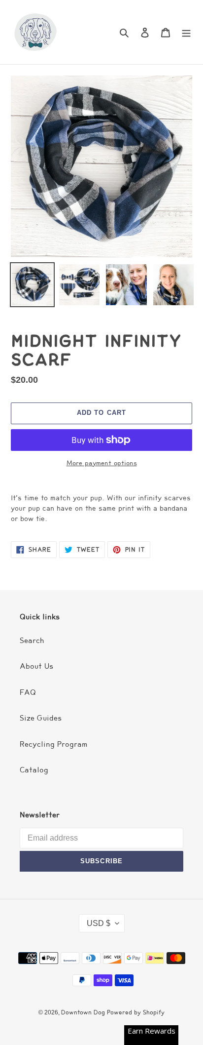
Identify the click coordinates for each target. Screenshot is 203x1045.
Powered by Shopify (136, 1012)
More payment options (102, 463)
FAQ (28, 692)
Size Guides (41, 718)
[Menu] (186, 32)
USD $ (98, 923)
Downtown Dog (84, 1012)
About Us (36, 666)
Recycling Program (54, 744)
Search (32, 640)
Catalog (34, 769)
